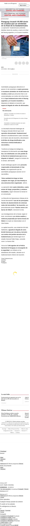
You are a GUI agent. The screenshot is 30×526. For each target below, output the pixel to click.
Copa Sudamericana (7, 258)
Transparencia (17, 430)
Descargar (3, 524)
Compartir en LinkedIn (6, 519)
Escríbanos (18, 432)
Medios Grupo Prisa (15, 441)
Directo (21, 463)
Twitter (19, 63)
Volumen (2, 459)
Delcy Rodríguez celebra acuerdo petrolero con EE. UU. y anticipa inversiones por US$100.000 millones (11, 415)
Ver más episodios (5, 489)
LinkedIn (23, 63)
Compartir (20, 489)
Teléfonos (12, 432)
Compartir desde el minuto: (9, 525)
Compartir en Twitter (5, 517)
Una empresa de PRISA (15, 437)
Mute (1, 457)
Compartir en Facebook (6, 516)
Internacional (5, 18)
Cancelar (7, 510)
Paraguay (4, 262)
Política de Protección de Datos (13, 428)
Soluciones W (24, 430)
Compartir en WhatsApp (7, 520)
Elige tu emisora (23, 5)
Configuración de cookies (8, 430)
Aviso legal (4, 428)
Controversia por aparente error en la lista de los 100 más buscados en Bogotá (11, 399)
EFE (2, 67)
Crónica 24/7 (3, 483)
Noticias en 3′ (4, 463)
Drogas (3, 261)
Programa (14, 3)
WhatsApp (27, 63)
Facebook (16, 63)
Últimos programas (13, 463)
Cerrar (2, 497)
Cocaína (3, 260)
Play (1, 460)
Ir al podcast (14, 489)
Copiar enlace (4, 522)
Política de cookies (24, 428)
